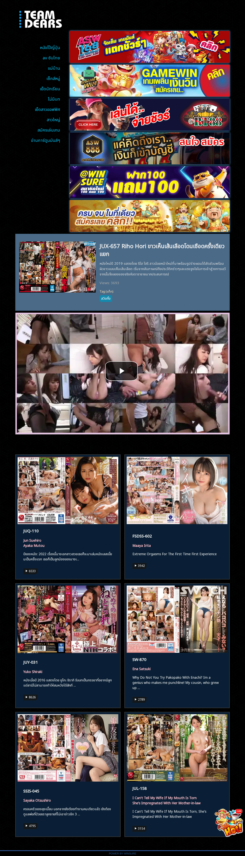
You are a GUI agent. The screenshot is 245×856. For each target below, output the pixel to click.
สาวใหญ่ (53, 119)
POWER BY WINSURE (122, 853)
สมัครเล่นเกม (49, 129)
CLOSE (239, 811)
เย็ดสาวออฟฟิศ (47, 109)
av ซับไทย (51, 57)
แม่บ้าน (54, 68)
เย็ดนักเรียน (50, 88)
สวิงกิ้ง (106, 298)
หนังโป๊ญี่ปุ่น (50, 47)
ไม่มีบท (54, 99)
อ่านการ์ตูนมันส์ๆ (45, 140)
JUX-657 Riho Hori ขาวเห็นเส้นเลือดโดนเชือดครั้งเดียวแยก (162, 249)
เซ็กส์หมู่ (53, 78)
